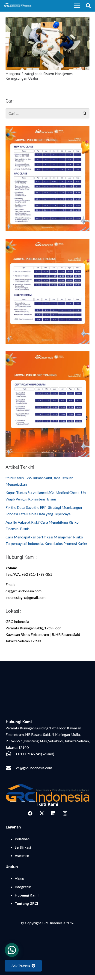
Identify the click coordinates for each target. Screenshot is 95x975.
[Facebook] (30, 813)
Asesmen (22, 855)
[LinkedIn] (53, 813)
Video (19, 878)
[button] (88, 6)
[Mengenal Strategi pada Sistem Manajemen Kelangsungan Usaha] (47, 20)
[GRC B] (47, 792)
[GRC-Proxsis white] (18, 5)
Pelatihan (22, 839)
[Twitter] (42, 813)
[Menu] (77, 6)
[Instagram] (65, 813)
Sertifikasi (23, 847)
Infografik (23, 886)
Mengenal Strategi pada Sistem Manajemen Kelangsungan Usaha (39, 76)
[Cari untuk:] (47, 111)
